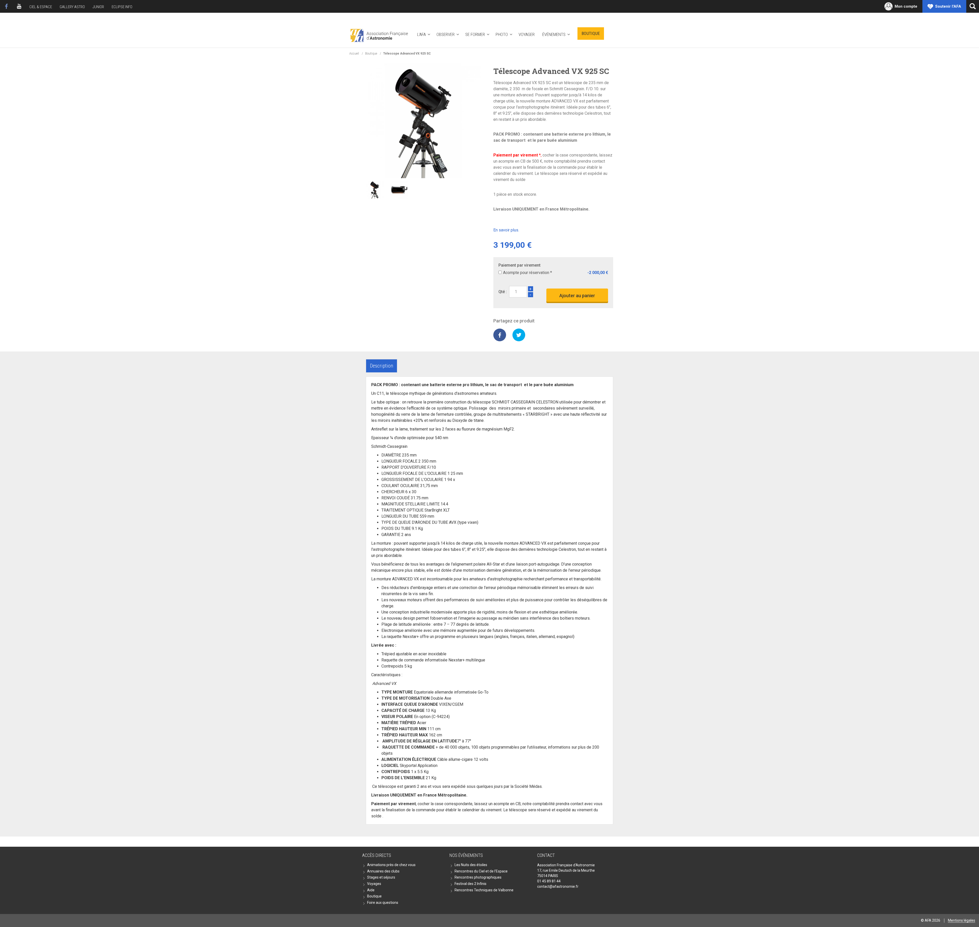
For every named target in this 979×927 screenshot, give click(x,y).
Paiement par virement (519, 265)
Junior (98, 7)
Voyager (527, 34)
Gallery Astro (72, 7)
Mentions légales (961, 920)
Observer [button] (445, 34)
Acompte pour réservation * (527, 272)
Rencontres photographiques (478, 877)
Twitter (518, 335)
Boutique (591, 33)
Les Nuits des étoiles (471, 865)
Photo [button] (502, 34)
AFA (378, 34)
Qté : (502, 291)
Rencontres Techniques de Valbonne (484, 890)
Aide (371, 890)
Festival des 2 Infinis (470, 884)
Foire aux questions (382, 902)
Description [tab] (381, 366)
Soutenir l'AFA (948, 6)
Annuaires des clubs (383, 871)
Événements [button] (553, 34)
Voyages (374, 884)
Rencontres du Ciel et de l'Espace (481, 871)
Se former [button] (475, 34)
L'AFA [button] (421, 34)
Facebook (6, 6)
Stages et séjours (381, 877)
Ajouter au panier (577, 295)
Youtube (19, 6)
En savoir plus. (506, 230)
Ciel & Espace (40, 7)
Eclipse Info (122, 7)
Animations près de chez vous (391, 865)
